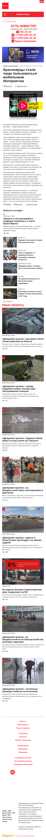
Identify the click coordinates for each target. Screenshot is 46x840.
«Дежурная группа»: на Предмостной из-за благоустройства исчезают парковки (22, 639)
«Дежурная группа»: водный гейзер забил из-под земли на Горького (22, 439)
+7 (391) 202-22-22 (25, 34)
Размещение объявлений (23, 764)
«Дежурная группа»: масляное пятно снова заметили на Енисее (23, 340)
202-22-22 (25, 31)
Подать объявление (25, 41)
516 (6, 500)
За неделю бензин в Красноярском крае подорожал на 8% (22, 590)
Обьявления (23, 749)
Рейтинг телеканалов (23, 740)
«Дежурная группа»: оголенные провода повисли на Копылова (20, 690)
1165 (6, 599)
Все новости (7, 301)
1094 (6, 552)
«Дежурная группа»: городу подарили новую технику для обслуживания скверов (18, 388)
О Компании (23, 733)
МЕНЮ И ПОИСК (23, 14)
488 (7, 233)
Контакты (23, 737)
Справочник (23, 752)
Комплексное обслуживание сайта (25, 836)
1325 (6, 701)
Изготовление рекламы (23, 761)
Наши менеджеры (23, 728)
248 (6, 401)
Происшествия (8, 216)
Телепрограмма (23, 745)
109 (6, 349)
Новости (23, 721)
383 (6, 450)
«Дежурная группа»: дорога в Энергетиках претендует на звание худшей (22, 540)
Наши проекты (13, 305)
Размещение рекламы (23, 758)
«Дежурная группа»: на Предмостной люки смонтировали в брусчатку (22, 490)
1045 (6, 651)
